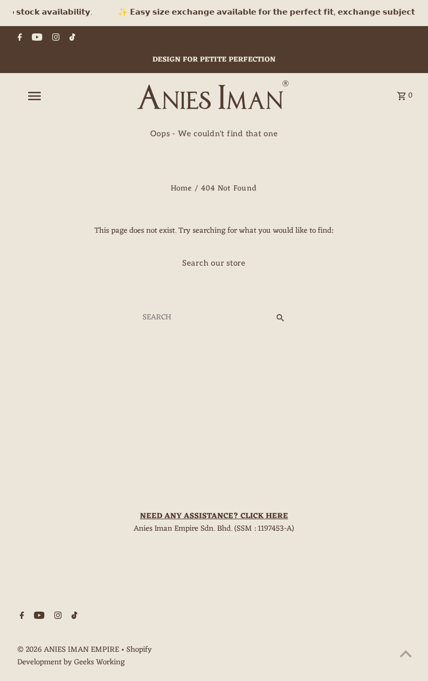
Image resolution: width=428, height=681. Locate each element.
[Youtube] (35, 39)
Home (181, 189)
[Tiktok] (71, 39)
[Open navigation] (55, 96)
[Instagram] (55, 39)
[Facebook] (18, 39)
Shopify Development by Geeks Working (84, 656)
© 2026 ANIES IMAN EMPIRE (69, 650)
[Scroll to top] (406, 653)
